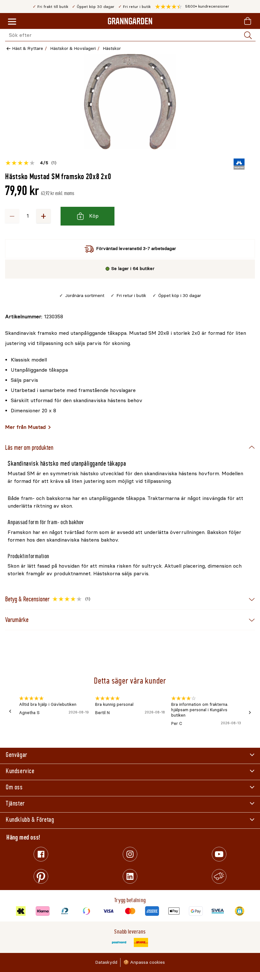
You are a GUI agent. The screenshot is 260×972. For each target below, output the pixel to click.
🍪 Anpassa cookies (144, 962)
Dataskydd (106, 962)
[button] (192, 6)
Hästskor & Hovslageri (73, 48)
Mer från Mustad (25, 427)
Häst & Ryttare (27, 48)
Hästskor (112, 48)
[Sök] (248, 35)
